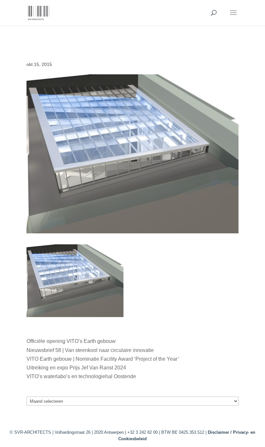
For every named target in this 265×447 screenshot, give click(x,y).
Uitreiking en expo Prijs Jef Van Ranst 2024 (76, 367)
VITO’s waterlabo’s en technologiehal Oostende (81, 376)
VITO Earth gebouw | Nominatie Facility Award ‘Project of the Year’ (102, 359)
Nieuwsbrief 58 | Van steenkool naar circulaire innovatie (90, 350)
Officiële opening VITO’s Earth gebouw (71, 341)
